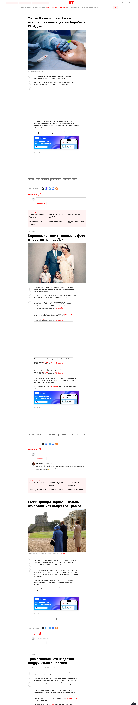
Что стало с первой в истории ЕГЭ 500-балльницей (76, 222)
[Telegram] (49, 188)
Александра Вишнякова (40, 643)
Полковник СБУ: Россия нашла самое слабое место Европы (37, 490)
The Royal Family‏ (61, 553)
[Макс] (46, 188)
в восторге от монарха (61, 621)
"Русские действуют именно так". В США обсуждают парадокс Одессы (75, 693)
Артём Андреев (38, 152)
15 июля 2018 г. (60, 308)
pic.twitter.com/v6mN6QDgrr (55, 307)
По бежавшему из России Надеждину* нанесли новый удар (56, 216)
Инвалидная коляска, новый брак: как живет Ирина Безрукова (56, 484)
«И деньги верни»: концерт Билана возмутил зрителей (56, 222)
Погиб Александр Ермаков (75, 214)
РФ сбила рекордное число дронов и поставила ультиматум (36, 216)
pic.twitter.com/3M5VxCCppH (50, 319)
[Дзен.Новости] (42, 188)
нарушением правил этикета (50, 625)
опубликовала (54, 386)
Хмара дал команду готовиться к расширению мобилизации (75, 484)
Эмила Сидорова (38, 407)
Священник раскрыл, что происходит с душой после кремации (36, 223)
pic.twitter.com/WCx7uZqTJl (50, 362)
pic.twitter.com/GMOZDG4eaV (51, 372)
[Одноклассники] (56, 188)
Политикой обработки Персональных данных (56, 7)
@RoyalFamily (68, 314)
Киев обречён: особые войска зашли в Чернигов (76, 490)
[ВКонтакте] (53, 188)
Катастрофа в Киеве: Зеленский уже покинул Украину (35, 686)
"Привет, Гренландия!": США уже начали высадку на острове (56, 693)
